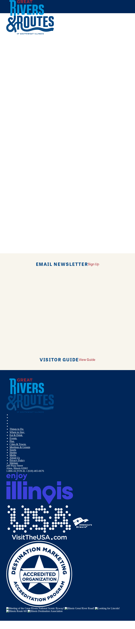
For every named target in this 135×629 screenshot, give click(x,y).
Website (12, 154)
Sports (13, 449)
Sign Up (93, 264)
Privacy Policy (17, 460)
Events (13, 438)
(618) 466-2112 (30, 121)
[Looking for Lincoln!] (107, 608)
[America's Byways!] (82, 522)
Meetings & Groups (20, 447)
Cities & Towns (18, 444)
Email (23, 154)
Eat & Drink (16, 435)
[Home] (30, 33)
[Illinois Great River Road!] (79, 608)
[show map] (7, 98)
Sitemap (14, 463)
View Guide (87, 359)
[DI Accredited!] (39, 573)
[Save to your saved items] (11, 98)
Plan (12, 441)
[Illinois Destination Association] (45, 611)
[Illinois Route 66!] (16, 611)
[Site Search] (115, 41)
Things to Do (17, 429)
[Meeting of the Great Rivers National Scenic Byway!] (35, 608)
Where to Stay (17, 432)
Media (13, 455)
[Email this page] (11, 49)
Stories (13, 452)
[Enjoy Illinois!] (39, 488)
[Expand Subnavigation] (25, 429)
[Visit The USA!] (39, 522)
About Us (15, 457)
